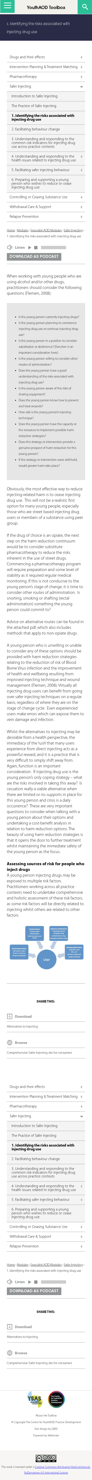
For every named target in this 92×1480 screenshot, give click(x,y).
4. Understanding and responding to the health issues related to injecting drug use (44, 158)
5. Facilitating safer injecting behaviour (41, 170)
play (30, 246)
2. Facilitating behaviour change (36, 129)
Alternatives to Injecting (22, 1026)
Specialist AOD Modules (46, 230)
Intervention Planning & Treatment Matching (44, 67)
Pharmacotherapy (23, 77)
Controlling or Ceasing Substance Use (38, 197)
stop (36, 246)
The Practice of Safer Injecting (34, 106)
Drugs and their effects (27, 57)
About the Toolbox (46, 1415)
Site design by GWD (46, 1429)
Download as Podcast (34, 257)
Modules (22, 230)
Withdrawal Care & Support (30, 207)
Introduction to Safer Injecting (35, 96)
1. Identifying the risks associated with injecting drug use (43, 118)
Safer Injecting (20, 87)
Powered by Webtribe (46, 1435)
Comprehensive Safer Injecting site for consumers (39, 1053)
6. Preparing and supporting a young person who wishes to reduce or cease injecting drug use (41, 183)
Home (11, 230)
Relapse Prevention (24, 217)
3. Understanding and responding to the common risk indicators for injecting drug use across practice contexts (43, 143)
